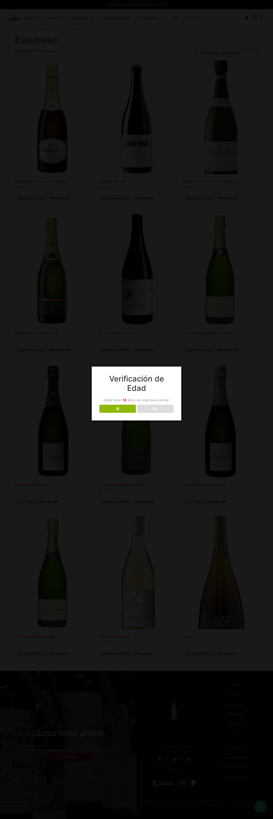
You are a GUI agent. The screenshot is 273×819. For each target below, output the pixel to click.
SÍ (117, 409)
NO (155, 409)
